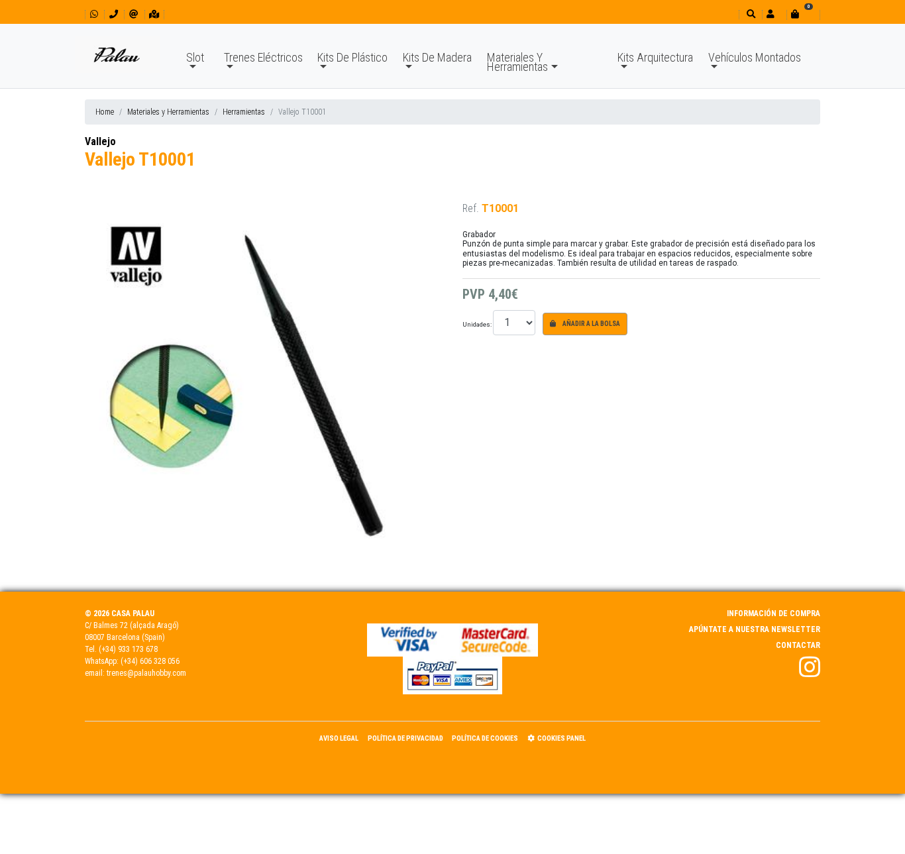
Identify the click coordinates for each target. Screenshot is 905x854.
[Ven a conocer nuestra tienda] (154, 14)
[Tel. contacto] (113, 14)
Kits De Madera (437, 57)
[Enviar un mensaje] (133, 14)
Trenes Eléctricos (263, 57)
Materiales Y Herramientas (517, 62)
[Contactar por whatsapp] (94, 14)
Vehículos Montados (754, 57)
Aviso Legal (338, 738)
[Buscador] (749, 14)
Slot (195, 57)
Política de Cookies (485, 738)
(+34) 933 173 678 (128, 649)
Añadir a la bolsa (590, 323)
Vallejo (100, 141)
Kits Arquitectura (655, 57)
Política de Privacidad (405, 738)
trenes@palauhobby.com (146, 673)
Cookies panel (561, 738)
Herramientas (244, 112)
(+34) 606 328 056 (150, 661)
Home (104, 112)
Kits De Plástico (352, 57)
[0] (803, 14)
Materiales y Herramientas (168, 112)
